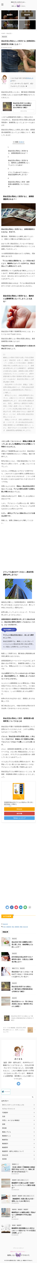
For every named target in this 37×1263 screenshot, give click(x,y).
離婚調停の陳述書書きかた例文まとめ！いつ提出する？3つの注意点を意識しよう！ (24, 1230)
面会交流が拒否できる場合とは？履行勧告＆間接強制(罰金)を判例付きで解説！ (22, 989)
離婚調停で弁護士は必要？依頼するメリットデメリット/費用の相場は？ (23, 1185)
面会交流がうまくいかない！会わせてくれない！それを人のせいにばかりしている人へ (22, 974)
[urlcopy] (30, 907)
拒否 (4, 926)
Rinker (10, 805)
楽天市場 (19, 813)
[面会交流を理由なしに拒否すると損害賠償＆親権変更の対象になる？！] (21, 907)
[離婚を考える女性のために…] (18, 6)
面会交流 (5, 924)
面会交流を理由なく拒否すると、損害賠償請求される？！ (18, 152)
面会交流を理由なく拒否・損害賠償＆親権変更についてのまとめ (19, 184)
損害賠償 (8, 926)
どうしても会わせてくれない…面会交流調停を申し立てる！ (18, 173)
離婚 (21, 926)
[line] (25, 907)
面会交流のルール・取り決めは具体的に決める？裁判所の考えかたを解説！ (22, 1004)
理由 (13, 926)
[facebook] (12, 907)
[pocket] (16, 907)
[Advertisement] (18, 549)
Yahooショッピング (19, 818)
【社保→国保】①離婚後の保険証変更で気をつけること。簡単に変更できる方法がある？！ (23, 1169)
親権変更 (17, 926)
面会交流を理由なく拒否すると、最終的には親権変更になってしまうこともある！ (19, 163)
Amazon (19, 809)
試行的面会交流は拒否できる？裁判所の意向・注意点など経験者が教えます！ (22, 959)
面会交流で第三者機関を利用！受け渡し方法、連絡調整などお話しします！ (22, 944)
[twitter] (7, 907)
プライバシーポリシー (18, 1248)
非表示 (21, 142)
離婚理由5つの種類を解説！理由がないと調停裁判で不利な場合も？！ (24, 1214)
